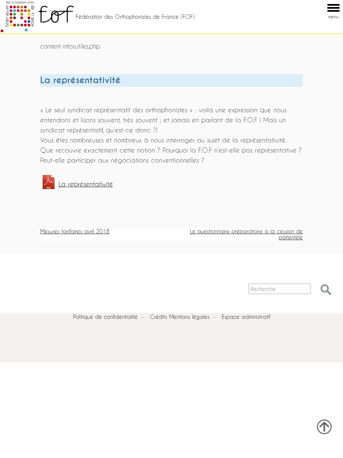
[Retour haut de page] (324, 426)
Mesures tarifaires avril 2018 (75, 231)
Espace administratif (246, 316)
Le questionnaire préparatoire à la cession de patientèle (246, 234)
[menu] (324, 3)
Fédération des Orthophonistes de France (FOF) (135, 16)
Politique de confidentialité (105, 316)
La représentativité (86, 184)
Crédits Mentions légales (179, 316)
